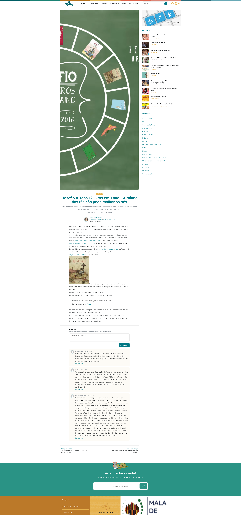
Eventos (153, 69)
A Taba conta (147, 118)
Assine (123, 4)
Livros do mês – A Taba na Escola (154, 157)
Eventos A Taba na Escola (151, 144)
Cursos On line (147, 135)
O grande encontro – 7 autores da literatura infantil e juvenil (165, 66)
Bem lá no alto (155, 73)
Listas (144, 148)
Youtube (89, 304)
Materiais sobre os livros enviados (154, 161)
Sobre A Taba (66, 500)
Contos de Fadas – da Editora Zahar (82, 243)
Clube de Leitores (148, 125)
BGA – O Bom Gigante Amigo (107, 249)
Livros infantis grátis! (158, 42)
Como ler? (93, 4)
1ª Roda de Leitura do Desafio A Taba (87, 241)
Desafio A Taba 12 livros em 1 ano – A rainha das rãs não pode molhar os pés (99, 200)
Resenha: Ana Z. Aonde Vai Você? (162, 104)
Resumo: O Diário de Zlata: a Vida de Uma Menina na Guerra (164, 59)
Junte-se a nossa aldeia (70, 506)
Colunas (104, 4)
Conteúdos (113, 4)
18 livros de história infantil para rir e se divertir (164, 89)
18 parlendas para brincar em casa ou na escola (164, 36)
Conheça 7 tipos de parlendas (160, 50)
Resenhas (153, 62)
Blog (143, 122)
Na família (99, 194)
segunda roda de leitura (77, 255)
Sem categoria (155, 39)
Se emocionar (155, 98)
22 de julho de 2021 (109, 219)
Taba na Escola (134, 4)
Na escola (145, 164)
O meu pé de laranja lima (159, 96)
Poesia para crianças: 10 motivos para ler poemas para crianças (164, 82)
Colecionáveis (147, 128)
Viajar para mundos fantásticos (160, 106)
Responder (124, 345)
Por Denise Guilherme (96, 217)
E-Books (153, 44)
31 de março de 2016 (96, 219)
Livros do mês (147, 154)
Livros (83, 4)
